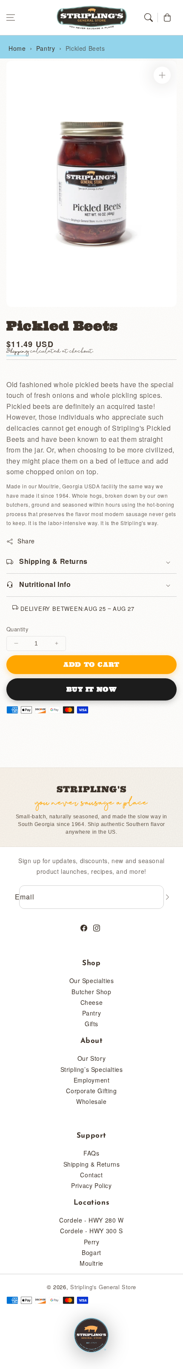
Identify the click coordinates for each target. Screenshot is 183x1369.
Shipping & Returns (91, 1164)
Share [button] (26, 541)
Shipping (17, 351)
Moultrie (91, 1263)
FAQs (91, 1153)
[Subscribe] (167, 897)
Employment (92, 1080)
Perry (92, 1242)
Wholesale (91, 1101)
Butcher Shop (91, 991)
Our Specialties (91, 980)
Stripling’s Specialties (91, 1069)
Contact (91, 1175)
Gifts (91, 1023)
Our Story (91, 1058)
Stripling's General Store (103, 1287)
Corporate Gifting (91, 1090)
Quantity (17, 629)
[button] (10, 17)
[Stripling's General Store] (91, 1335)
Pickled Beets (85, 48)
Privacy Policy (91, 1185)
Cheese (91, 1002)
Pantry (45, 48)
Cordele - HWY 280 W (91, 1220)
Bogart (91, 1252)
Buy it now (91, 689)
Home (17, 48)
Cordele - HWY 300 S (91, 1230)
